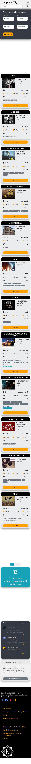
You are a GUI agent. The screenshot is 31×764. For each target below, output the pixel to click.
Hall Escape (14, 520)
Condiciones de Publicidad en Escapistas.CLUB (12, 734)
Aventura (5, 172)
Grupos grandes (16, 283)
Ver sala (15, 105)
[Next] (19, 564)
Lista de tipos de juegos (10, 730)
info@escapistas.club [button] (16, 678)
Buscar (9, 34)
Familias (21, 172)
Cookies (5, 738)
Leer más (24, 634)
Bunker (5, 480)
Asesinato (13, 100)
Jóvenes (5, 174)
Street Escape (23, 362)
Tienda (5, 715)
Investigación (6, 100)
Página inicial (7, 708)
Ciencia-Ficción (7, 283)
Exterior (17, 362)
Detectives (6, 362)
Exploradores (24, 211)
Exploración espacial (8, 285)
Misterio (5, 247)
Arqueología (16, 211)
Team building (16, 518)
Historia (16, 172)
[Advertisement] (15, 56)
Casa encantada (11, 136)
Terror (4, 136)
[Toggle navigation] (28, 2)
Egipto (10, 211)
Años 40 (5, 482)
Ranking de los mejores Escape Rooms (15, 712)
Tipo (18, 15)
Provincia (5, 15)
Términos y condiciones (10, 718)
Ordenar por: (20, 23)
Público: (5, 23)
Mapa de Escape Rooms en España (14, 727)
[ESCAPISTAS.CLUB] (9, 2)
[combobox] (12, 6)
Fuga (4, 322)
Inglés (4, 366)
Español (9, 366)
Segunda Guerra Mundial (14, 480)
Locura (8, 322)
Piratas (10, 172)
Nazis (23, 480)
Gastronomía (11, 443)
